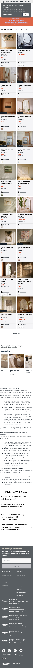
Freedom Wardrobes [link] (15, 644)
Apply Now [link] (12, 656)
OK (26, 14)
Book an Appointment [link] (16, 632)
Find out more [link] (7, 14)
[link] (16, 21)
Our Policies (19, 616)
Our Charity (19, 602)
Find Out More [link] (14, 664)
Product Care (5, 603)
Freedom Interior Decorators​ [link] (18, 636)
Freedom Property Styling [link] (17, 660)
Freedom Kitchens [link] (14, 628)
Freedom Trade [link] (14, 652)
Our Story (18, 599)
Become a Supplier (21, 613)
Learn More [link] (13, 640)
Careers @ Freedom (21, 605)
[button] (16, 518)
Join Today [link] (13, 624)
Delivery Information (7, 596)
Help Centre (5, 606)
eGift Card (19, 610)
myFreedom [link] (13, 621)
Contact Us (19, 607)
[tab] (9, 84)
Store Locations (20, 596)
